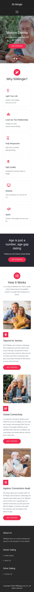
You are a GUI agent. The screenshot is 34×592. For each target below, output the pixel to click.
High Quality (11, 167)
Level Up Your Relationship (17, 120)
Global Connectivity (12, 414)
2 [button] (17, 59)
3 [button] (19, 59)
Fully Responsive (13, 143)
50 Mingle (17, 4)
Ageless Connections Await (16, 488)
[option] (17, 39)
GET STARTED (17, 46)
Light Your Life (12, 96)
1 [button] (15, 59)
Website (9, 191)
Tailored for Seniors (12, 340)
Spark (8, 215)
